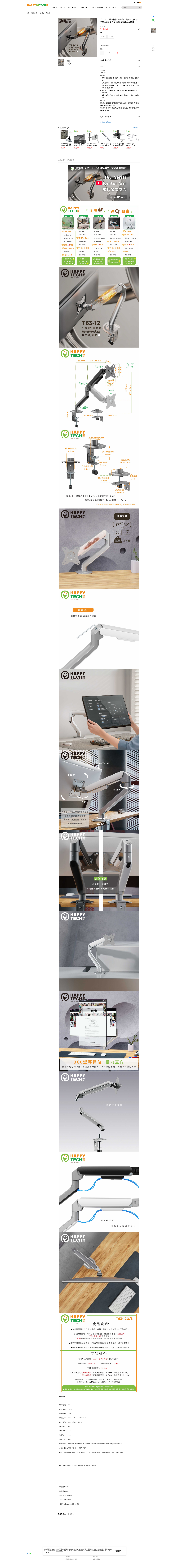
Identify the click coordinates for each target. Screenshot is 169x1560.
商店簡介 (68, 1556)
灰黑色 (103, 36)
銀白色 (111, 36)
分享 (103, 122)
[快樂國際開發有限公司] (38, 5)
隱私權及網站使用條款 (71, 1559)
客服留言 (95, 1556)
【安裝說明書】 (104, 45)
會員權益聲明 (96, 1559)
